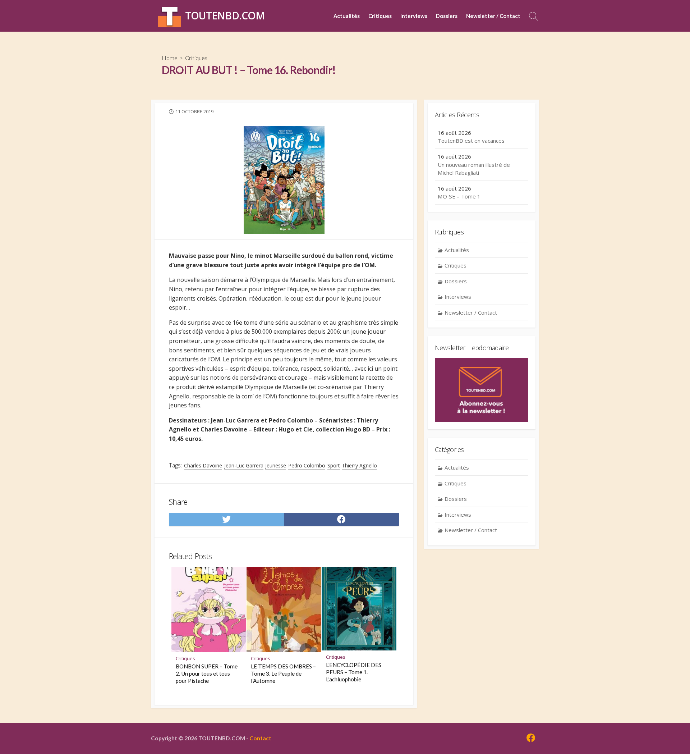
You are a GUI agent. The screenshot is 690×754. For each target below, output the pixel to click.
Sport (333, 465)
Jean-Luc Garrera (243, 465)
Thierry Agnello (359, 465)
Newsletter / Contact (493, 16)
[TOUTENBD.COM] (169, 15)
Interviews (413, 16)
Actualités (347, 16)
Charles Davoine (203, 465)
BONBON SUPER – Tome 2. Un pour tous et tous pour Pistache (207, 673)
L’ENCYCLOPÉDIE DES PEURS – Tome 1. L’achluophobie (353, 672)
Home (170, 57)
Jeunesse (275, 465)
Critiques (380, 16)
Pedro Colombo (306, 465)
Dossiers (446, 16)
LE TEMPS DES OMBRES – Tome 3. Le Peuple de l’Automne (283, 673)
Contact (260, 738)
